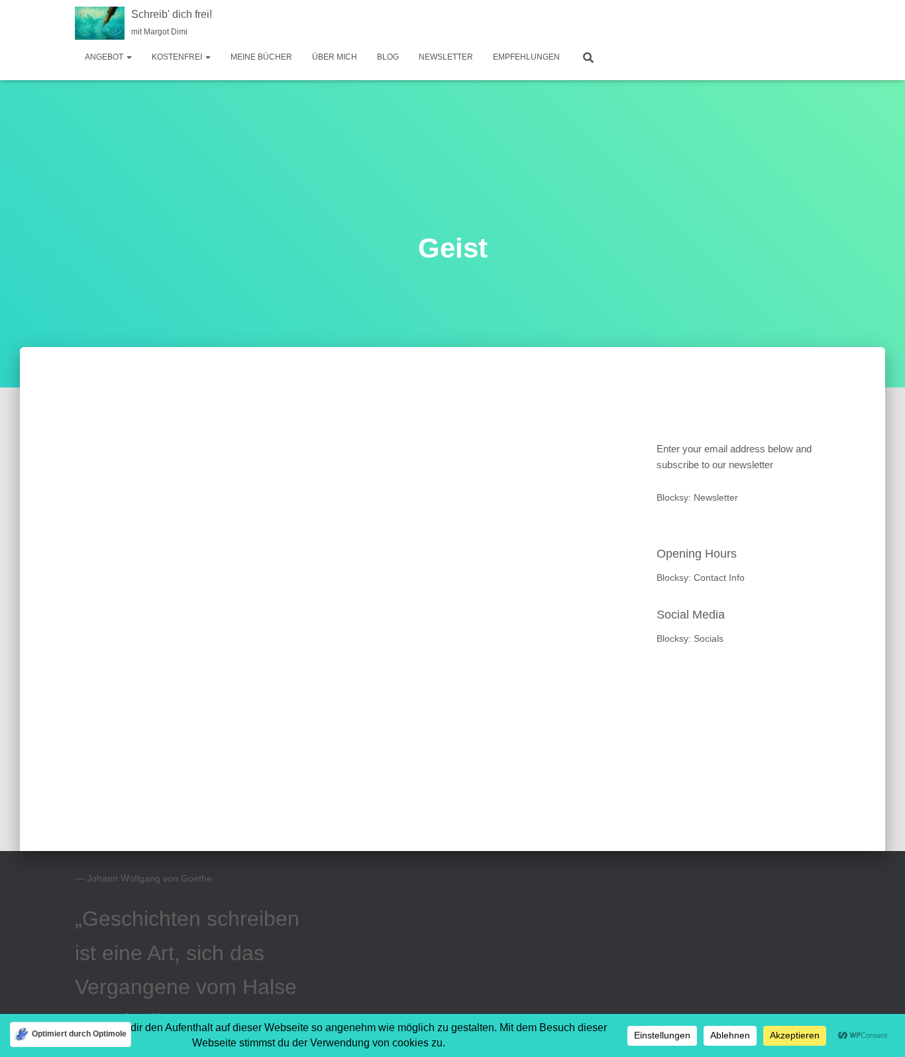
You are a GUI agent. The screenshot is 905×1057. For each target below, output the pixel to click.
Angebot (105, 57)
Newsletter (446, 57)
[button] (128, 57)
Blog (388, 57)
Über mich (334, 57)
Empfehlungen (526, 57)
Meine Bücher (261, 57)
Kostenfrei (178, 57)
